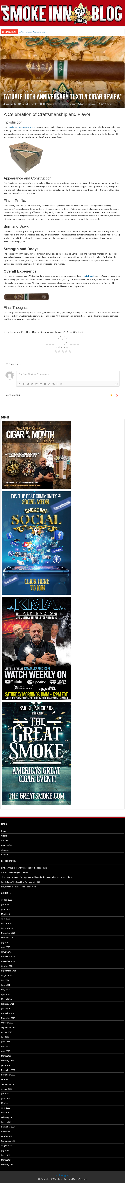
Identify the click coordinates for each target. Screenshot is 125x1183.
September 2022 (8, 1084)
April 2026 (5, 919)
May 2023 (5, 1046)
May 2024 (5, 990)
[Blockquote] (45, 384)
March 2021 (6, 1160)
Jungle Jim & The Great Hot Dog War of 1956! (20, 882)
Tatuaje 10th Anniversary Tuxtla (21, 127)
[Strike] (32, 384)
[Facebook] (59, 1175)
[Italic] (23, 384)
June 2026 (5, 909)
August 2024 (6, 975)
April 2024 (5, 994)
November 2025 (8, 933)
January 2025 (6, 952)
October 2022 (7, 1079)
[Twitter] (62, 1175)
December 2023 (8, 1013)
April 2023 (5, 1051)
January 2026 (6, 928)
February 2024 (7, 1004)
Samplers (5, 840)
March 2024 (6, 999)
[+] (61, 384)
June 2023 (5, 1042)
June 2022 (5, 1098)
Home (8, 91)
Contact (4, 855)
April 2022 (5, 1108)
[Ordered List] (36, 384)
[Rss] (56, 1175)
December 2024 (8, 956)
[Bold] (19, 384)
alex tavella (11, 104)
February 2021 (7, 1164)
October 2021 (7, 1136)
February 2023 (7, 1060)
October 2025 (7, 938)
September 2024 (8, 971)
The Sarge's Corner (21, 91)
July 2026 (5, 904)
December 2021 (8, 1127)
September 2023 (8, 1027)
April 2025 (5, 947)
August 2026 (6, 900)
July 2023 (5, 1037)
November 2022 (8, 1075)
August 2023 (6, 1032)
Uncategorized (68, 104)
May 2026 (5, 914)
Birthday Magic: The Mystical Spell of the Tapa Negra (24, 868)
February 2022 (7, 1117)
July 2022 (5, 1094)
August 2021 (6, 1146)
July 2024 (5, 980)
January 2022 (6, 1122)
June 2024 (5, 985)
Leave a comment (88, 104)
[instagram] (68, 1175)
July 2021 (5, 1150)
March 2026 (6, 923)
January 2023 (6, 1065)
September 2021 (8, 1141)
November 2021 (8, 1131)
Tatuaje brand (87, 276)
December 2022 (8, 1070)
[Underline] (28, 384)
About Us (5, 850)
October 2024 (7, 966)
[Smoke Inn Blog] (62, 13)
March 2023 (6, 1056)
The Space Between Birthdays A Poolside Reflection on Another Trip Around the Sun (54, 32)
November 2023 (8, 1018)
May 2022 (5, 1103)
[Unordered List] (41, 384)
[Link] (53, 384)
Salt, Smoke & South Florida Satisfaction (18, 887)
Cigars (4, 836)
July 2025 (5, 942)
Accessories (6, 845)
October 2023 (7, 1023)
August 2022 (6, 1089)
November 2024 (8, 961)
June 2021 (5, 1155)
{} (57, 384)
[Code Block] (49, 384)
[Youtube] (65, 1175)
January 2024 (6, 1008)
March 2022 (6, 1112)
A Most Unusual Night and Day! (14, 872)
